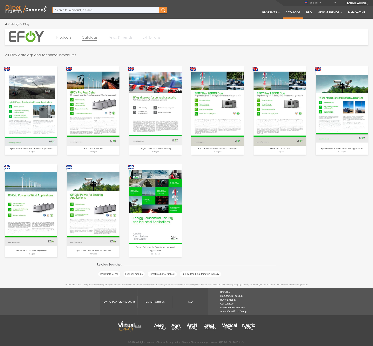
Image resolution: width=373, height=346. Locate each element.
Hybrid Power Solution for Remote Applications (342, 148)
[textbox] (105, 10)
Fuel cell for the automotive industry (200, 274)
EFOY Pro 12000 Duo (280, 148)
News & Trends (328, 12)
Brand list (225, 292)
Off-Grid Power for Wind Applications (31, 251)
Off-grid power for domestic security (155, 148)
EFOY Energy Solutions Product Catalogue (217, 148)
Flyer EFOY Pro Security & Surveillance (93, 251)
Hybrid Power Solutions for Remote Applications (31, 148)
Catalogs (293, 12)
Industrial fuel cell (109, 274)
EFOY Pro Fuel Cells (93, 148)
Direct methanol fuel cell (162, 274)
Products (269, 12)
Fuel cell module (134, 274)
